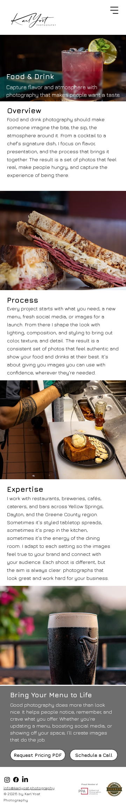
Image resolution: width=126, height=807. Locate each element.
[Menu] (115, 10)
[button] (37, 755)
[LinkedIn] (25, 779)
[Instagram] (7, 779)
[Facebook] (16, 779)
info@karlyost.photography (29, 787)
